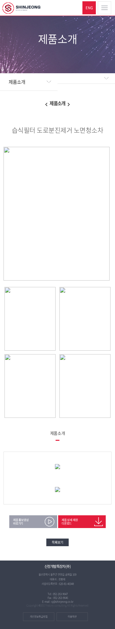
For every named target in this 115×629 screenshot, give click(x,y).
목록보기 (57, 542)
